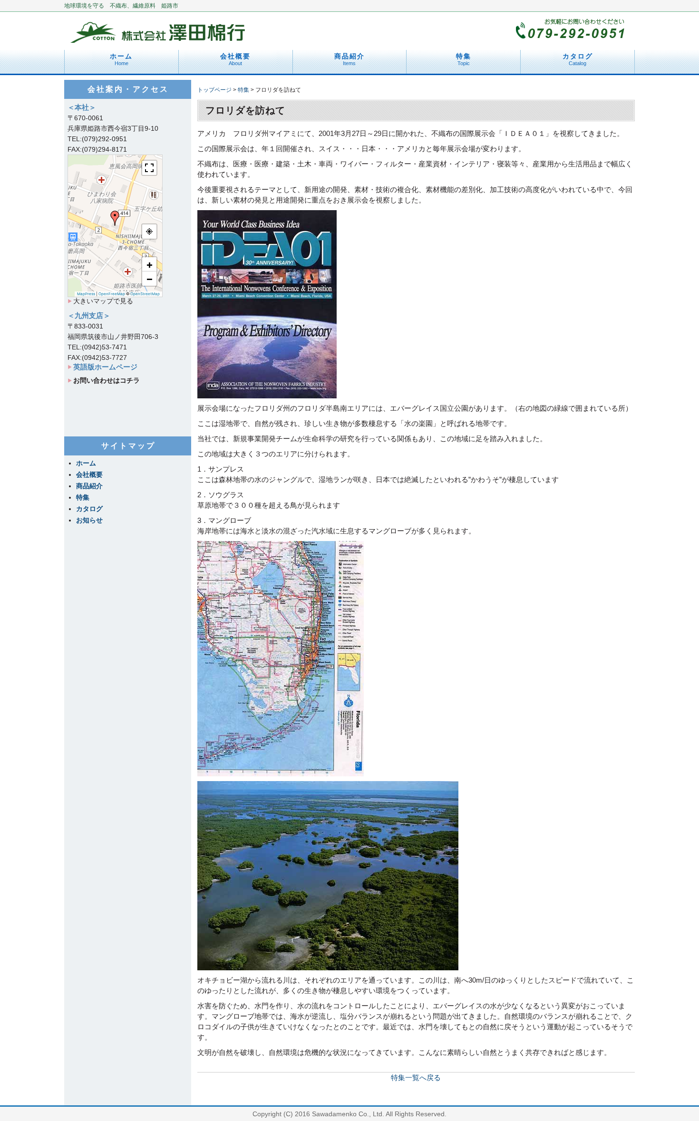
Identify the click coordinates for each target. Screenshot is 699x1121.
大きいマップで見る (103, 301)
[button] (115, 218)
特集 (463, 59)
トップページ (214, 90)
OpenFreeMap (111, 293)
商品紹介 (349, 59)
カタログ (578, 59)
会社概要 (235, 59)
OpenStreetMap (145, 293)
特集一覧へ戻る (416, 1077)
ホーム (121, 59)
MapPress (86, 293)
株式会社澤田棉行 (159, 28)
